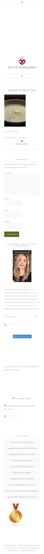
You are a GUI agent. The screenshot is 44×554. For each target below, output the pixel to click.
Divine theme (22, 545)
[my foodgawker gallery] (22, 398)
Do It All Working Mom (22, 63)
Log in (32, 550)
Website (7, 222)
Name (7, 199)
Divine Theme (24, 548)
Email (7, 210)
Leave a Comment (22, 144)
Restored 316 (36, 545)
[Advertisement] (22, 28)
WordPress (24, 550)
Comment (8, 173)
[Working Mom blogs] (15, 525)
